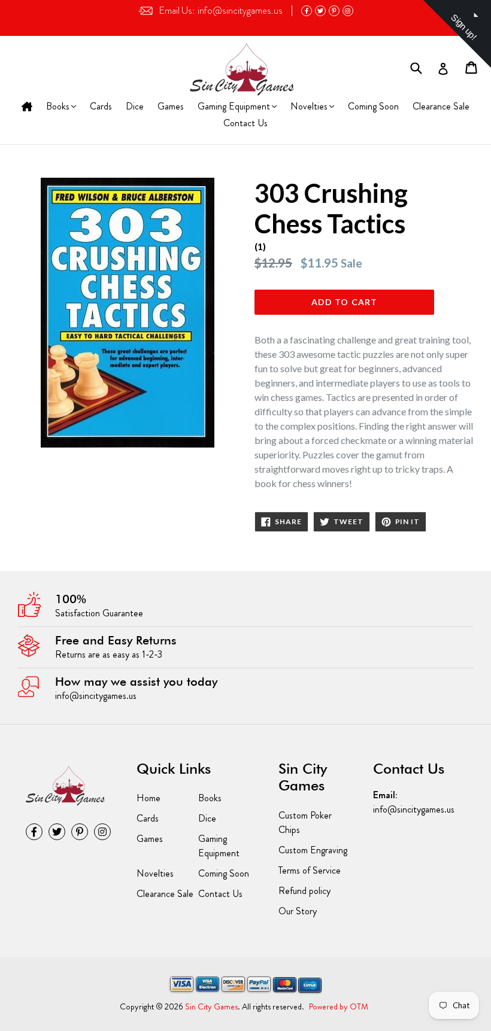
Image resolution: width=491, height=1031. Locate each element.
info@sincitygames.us (221, 10)
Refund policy (304, 891)
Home (27, 107)
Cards (101, 106)
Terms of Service (309, 870)
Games (170, 106)
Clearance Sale (441, 106)
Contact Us (245, 123)
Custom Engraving (312, 850)
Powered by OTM (338, 1006)
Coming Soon (373, 106)
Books (59, 107)
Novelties (309, 107)
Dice (135, 106)
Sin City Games (211, 1006)
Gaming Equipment (233, 107)
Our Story (297, 911)
